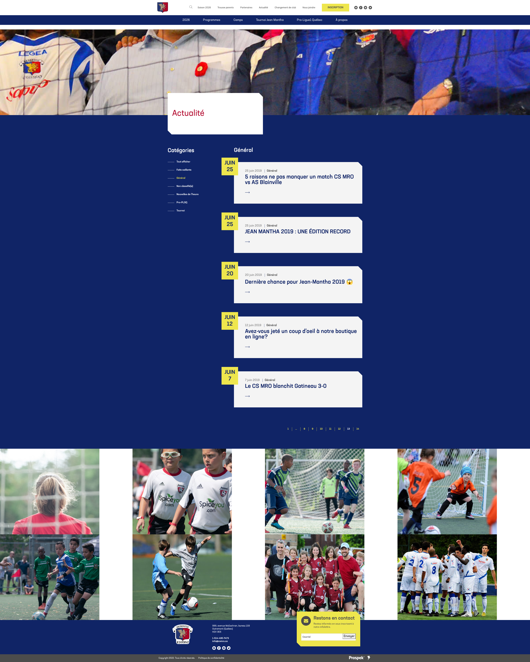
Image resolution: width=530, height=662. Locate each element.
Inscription (335, 7)
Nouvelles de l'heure (188, 194)
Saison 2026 (204, 7)
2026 (186, 20)
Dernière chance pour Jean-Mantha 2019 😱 (299, 282)
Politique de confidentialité (211, 658)
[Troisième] (368, 658)
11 (330, 429)
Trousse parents (226, 7)
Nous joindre (309, 7)
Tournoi (181, 211)
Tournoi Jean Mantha (270, 20)
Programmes (211, 20)
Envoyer (349, 636)
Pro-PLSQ (182, 202)
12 (339, 429)
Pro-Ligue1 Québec (309, 20)
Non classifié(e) (185, 186)
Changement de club (285, 7)
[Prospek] (357, 658)
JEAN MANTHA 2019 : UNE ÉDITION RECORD (298, 232)
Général (181, 178)
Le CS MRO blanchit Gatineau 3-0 (286, 386)
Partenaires (246, 7)
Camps (238, 20)
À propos (342, 20)
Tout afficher (183, 162)
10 (321, 429)
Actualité (263, 7)
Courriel (307, 637)
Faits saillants (184, 170)
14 (358, 429)
